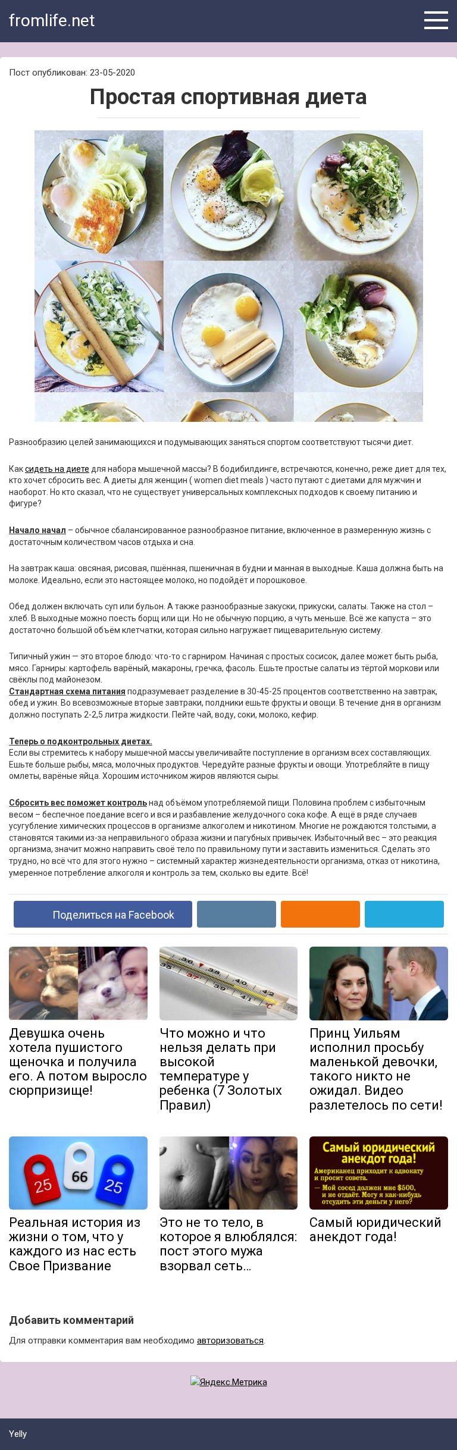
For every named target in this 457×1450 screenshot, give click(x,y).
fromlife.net (52, 20)
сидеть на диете (57, 469)
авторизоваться (230, 1340)
